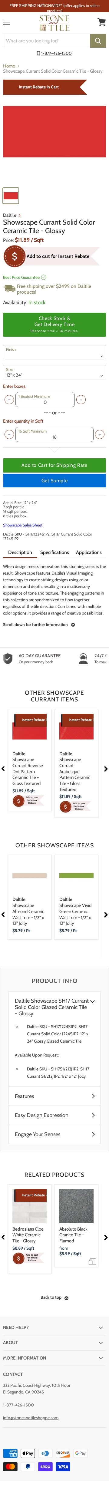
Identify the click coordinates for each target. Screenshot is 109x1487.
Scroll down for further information (35, 624)
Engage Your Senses (37, 1134)
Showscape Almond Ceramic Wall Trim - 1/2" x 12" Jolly (28, 911)
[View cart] (101, 22)
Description (20, 552)
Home (9, 66)
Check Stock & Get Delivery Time (54, 324)
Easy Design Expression (41, 1115)
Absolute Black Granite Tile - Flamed (73, 1235)
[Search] (98, 41)
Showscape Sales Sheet (22, 525)
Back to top (51, 1297)
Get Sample (54, 480)
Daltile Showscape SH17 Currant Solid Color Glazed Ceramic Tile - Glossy (52, 1007)
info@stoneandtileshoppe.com (30, 1417)
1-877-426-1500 (56, 53)
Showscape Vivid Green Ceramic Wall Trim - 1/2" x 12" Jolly (75, 911)
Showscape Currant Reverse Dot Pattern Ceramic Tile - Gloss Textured (27, 768)
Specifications (54, 552)
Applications (89, 552)
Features (24, 1096)
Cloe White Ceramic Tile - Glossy (28, 1235)
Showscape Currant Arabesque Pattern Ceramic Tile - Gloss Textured (74, 771)
